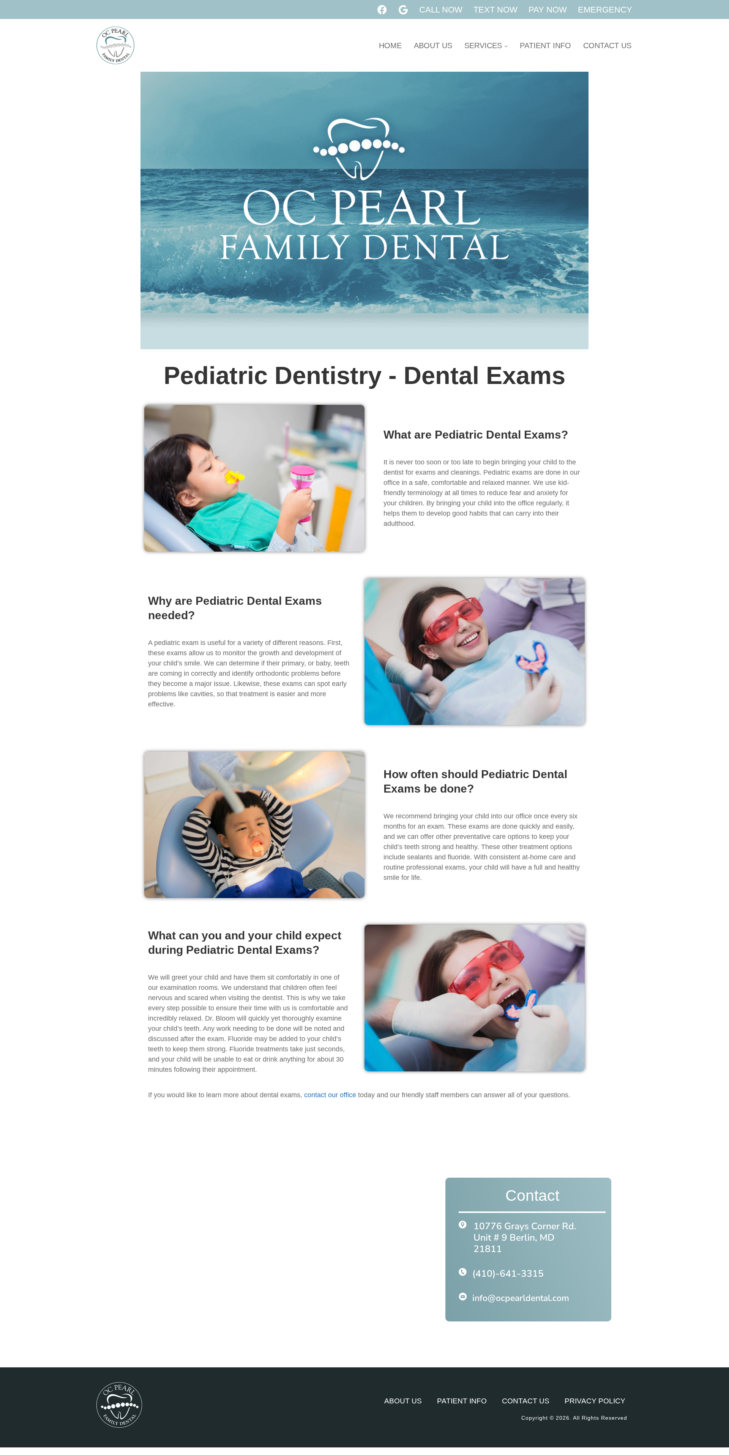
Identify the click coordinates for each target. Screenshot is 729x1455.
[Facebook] (382, 9)
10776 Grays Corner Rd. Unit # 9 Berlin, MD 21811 (524, 1237)
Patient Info (545, 45)
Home (390, 45)
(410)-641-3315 (508, 1273)
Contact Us (607, 45)
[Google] (403, 9)
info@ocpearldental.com (520, 1298)
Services (484, 45)
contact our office (330, 1095)
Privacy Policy (595, 1401)
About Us (433, 45)
